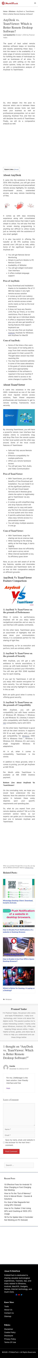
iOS (4, 723)
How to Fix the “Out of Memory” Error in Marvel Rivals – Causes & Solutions (18, 1196)
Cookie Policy (10, 1332)
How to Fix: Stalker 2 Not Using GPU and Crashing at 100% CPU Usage (18, 1211)
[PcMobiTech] (10, 3)
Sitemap (7, 1316)
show (16, 169)
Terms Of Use (10, 1342)
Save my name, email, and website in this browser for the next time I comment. (20, 1142)
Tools (6, 1306)
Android (11, 333)
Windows (12, 11)
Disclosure (8, 1336)
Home (5, 11)
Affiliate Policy (29, 867)
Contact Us (9, 1313)
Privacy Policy (10, 1339)
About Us (8, 1310)
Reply (8, 1088)
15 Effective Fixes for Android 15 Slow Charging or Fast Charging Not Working (18, 1187)
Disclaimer (8, 1329)
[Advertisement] (19, 86)
